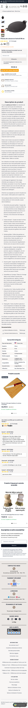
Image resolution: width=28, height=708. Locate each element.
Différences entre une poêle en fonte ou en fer (14, 662)
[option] (3, 17)
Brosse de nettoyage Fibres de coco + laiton (12, 514)
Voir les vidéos (14, 679)
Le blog (14, 622)
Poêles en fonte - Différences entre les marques (14, 665)
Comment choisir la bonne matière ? (12, 333)
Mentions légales (14, 653)
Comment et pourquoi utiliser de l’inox (14, 667)
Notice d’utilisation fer (14, 690)
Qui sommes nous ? (14, 645)
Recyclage (14, 684)
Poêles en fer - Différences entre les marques (14, 673)
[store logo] (12, 6)
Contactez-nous (14, 656)
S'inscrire (14, 545)
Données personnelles (14, 650)
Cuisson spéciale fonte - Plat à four (11, 11)
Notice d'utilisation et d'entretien (11, 330)
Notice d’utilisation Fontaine (14, 693)
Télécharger (22, 330)
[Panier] (26, 6)
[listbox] (3, 26)
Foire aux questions (14, 682)
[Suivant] (26, 413)
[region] (3, 26)
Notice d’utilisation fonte (14, 687)
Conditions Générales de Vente (14, 648)
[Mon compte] (24, 6)
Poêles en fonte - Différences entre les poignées (14, 670)
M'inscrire (14, 59)
